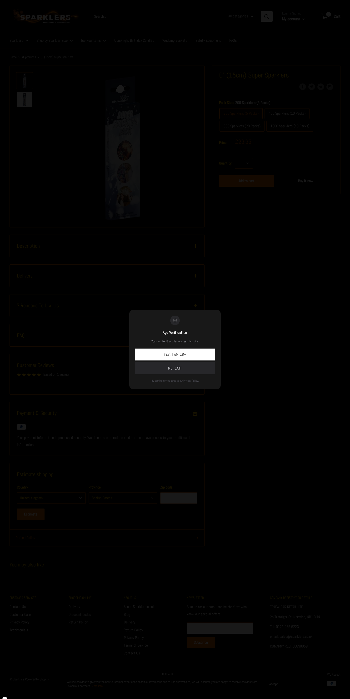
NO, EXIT (175, 368)
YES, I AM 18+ (175, 354)
